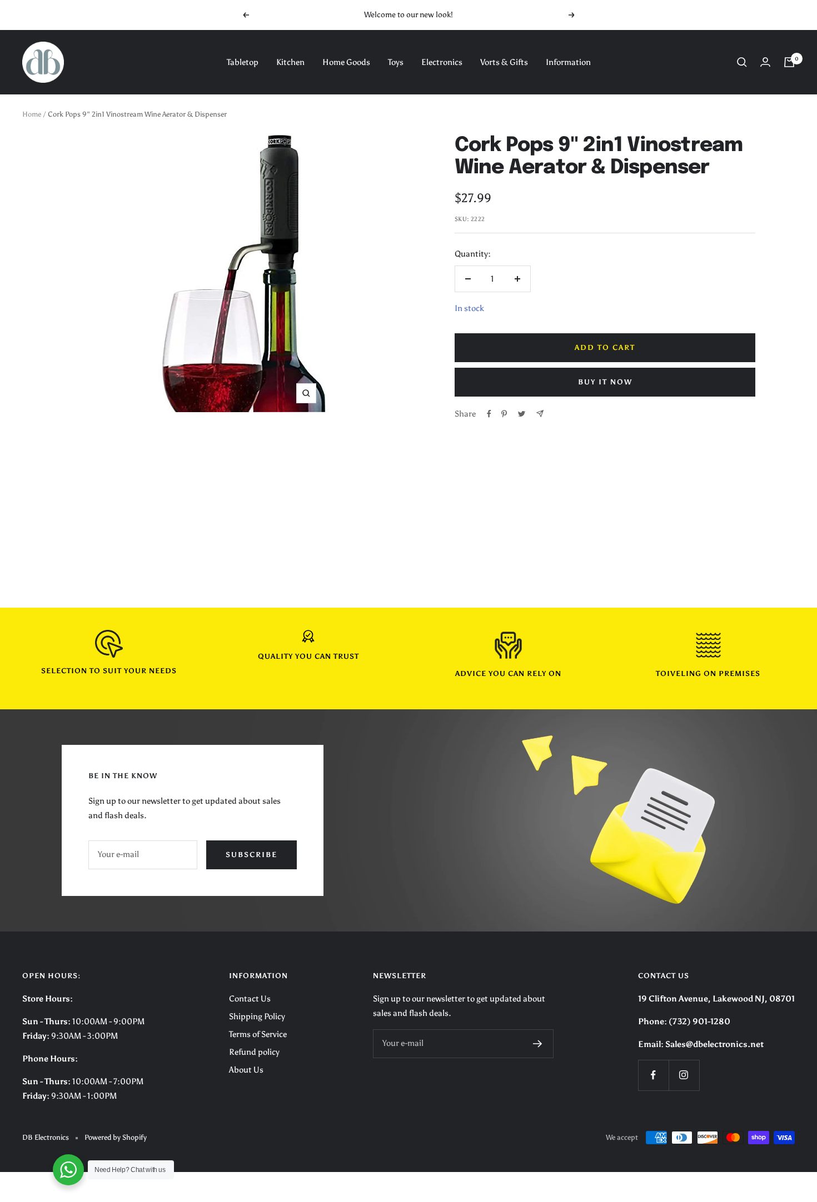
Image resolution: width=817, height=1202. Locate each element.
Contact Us (250, 999)
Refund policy (254, 1052)
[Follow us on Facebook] (653, 1075)
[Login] (765, 62)
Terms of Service (258, 1034)
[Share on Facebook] (489, 414)
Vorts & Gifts (504, 62)
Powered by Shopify (115, 1137)
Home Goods (346, 62)
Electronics (441, 62)
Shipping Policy (257, 1016)
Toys (395, 62)
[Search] (742, 62)
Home (31, 114)
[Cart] (789, 62)
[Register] (537, 1044)
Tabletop (242, 62)
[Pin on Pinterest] (504, 414)
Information (568, 62)
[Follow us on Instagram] (684, 1075)
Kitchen (290, 62)
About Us (246, 1070)
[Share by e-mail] (540, 413)
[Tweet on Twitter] (521, 414)
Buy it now (605, 382)
